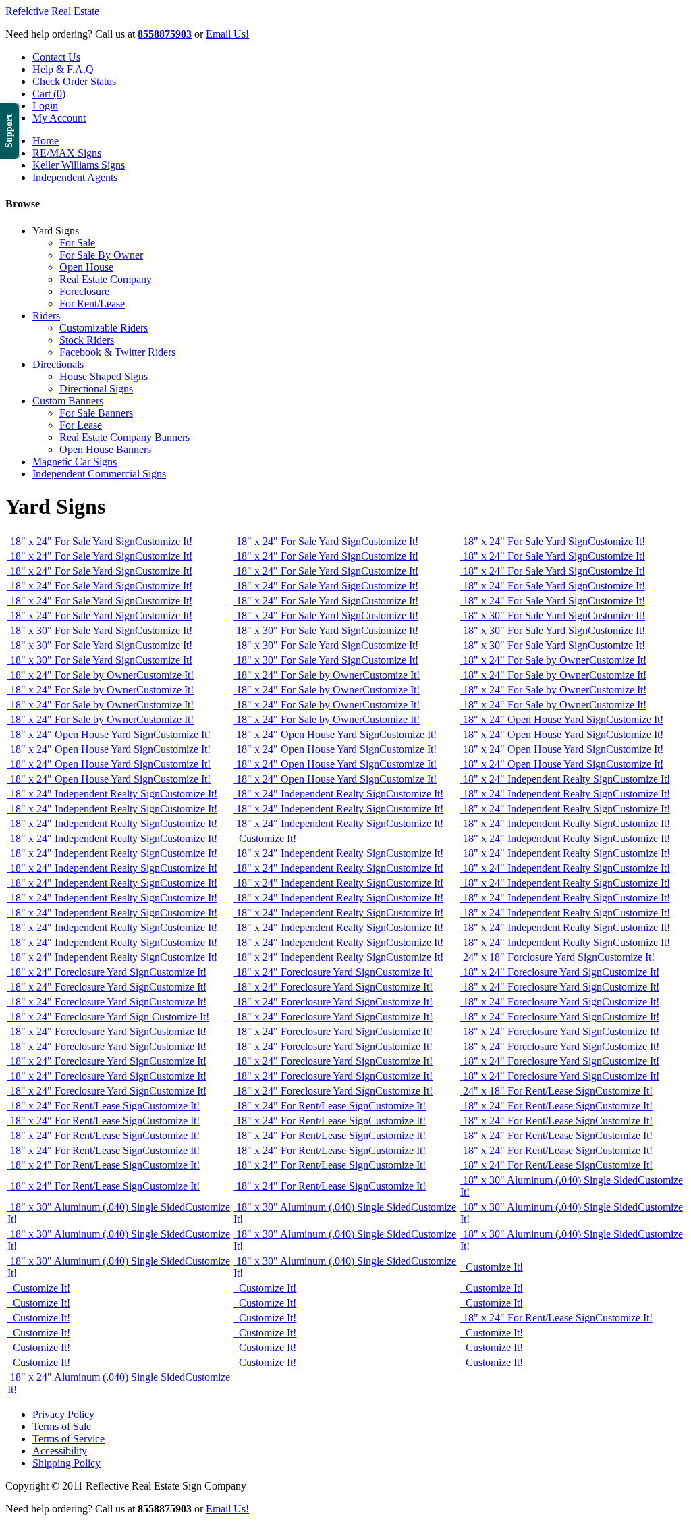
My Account (59, 118)
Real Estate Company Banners (124, 437)
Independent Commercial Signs (99, 473)
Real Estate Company (105, 279)
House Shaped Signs (103, 376)
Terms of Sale (61, 1426)
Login (45, 105)
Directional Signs (96, 388)
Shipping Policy (66, 1463)
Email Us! (227, 34)
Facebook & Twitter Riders (117, 352)
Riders (46, 315)
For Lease (80, 425)
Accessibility (59, 1450)
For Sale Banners (96, 413)
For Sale (77, 242)
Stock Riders (86, 340)
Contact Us (56, 57)
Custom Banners (67, 400)
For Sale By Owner (101, 255)
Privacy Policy (63, 1414)
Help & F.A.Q (63, 69)
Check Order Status (74, 81)
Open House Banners (105, 449)
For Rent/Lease (92, 303)
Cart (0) (48, 93)
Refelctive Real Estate (52, 11)
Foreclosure (84, 291)
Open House (86, 267)
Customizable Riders (103, 328)
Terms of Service (68, 1438)
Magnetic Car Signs (74, 461)
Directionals (58, 364)
